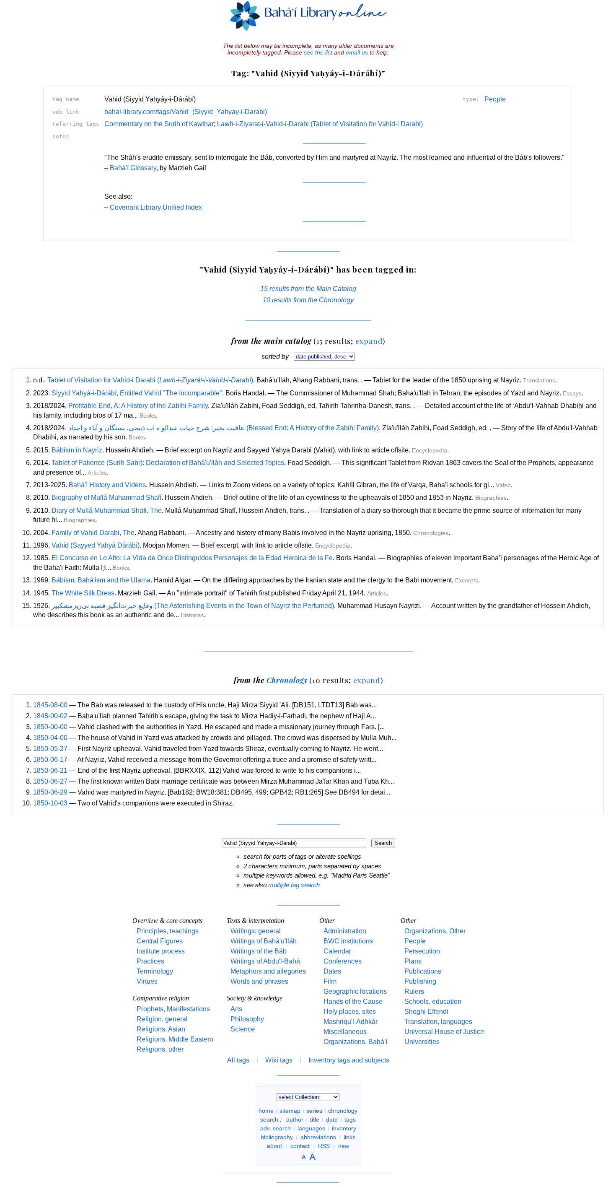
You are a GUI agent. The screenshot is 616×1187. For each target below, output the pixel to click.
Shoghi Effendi (426, 1011)
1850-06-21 (50, 770)
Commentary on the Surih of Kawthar (159, 123)
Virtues (147, 981)
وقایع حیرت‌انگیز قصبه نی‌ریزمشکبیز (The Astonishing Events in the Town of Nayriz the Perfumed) (193, 605)
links (349, 1137)
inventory (344, 1128)
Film (330, 981)
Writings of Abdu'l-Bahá (265, 961)
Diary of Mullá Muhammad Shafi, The (107, 510)
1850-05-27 (50, 748)
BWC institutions (348, 941)
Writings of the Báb (258, 951)
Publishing (420, 981)
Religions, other (160, 1049)
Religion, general (162, 1019)
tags (350, 1119)
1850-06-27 (50, 781)
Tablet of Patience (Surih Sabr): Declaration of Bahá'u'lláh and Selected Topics (168, 462)
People (495, 99)
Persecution (422, 951)
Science (242, 1029)
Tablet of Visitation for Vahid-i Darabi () (150, 380)
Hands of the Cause (353, 1001)
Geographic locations (355, 991)
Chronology (287, 680)
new (343, 1146)
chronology (342, 1110)
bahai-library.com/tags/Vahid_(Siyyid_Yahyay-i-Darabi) (185, 111)
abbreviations (318, 1137)
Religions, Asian (161, 1029)
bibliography (277, 1137)
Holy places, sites (350, 1011)
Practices (150, 961)
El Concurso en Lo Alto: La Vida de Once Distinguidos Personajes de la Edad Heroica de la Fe (192, 557)
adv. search (275, 1128)
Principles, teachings (168, 931)
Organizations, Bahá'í (355, 1041)
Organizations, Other (435, 931)
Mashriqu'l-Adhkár (351, 1021)
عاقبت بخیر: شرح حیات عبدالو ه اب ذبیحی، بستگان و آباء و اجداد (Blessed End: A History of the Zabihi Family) (223, 427)
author (294, 1119)
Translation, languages (438, 1021)
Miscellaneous (345, 1031)
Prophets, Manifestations (173, 1009)
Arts (236, 1009)
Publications (422, 971)
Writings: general (255, 931)
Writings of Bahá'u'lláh (263, 941)
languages (311, 1128)
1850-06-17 (50, 759)
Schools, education (432, 1001)
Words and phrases (259, 981)
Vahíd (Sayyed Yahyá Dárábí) (96, 545)
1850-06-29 (50, 792)
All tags (238, 1060)
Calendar (337, 951)
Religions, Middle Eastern (175, 1039)
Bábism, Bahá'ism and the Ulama (101, 580)
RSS (324, 1146)
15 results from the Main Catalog (308, 288)
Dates (332, 971)
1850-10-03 (50, 803)
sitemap (290, 1110)
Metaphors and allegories (268, 971)
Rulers (414, 991)
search (269, 1119)
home (266, 1110)
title (314, 1119)
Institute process (161, 951)
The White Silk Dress (83, 593)
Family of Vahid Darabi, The (93, 532)
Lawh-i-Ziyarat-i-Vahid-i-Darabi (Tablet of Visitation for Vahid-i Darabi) (320, 123)
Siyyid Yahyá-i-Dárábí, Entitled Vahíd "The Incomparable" (137, 393)
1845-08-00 (50, 705)
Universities (422, 1041)
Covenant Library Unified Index (156, 207)
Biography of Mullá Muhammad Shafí (106, 497)
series (314, 1110)
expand (369, 340)
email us (357, 52)
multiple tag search (294, 884)
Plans (413, 961)
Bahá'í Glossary (133, 167)
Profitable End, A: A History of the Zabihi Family (138, 405)
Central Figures (160, 941)
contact (300, 1146)
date (332, 1119)
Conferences (343, 961)
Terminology (155, 971)
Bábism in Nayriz (77, 450)
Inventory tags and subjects (348, 1060)
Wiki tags (278, 1060)
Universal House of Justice (444, 1031)
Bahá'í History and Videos (107, 484)
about (274, 1146)
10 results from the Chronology (308, 300)
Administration (345, 931)
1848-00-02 (50, 715)
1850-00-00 (50, 726)
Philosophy (247, 1019)
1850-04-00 (50, 737)
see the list (318, 52)
